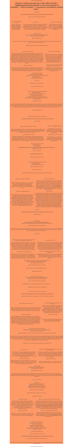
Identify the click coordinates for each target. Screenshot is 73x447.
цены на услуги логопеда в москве (36, 74)
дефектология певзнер (36, 76)
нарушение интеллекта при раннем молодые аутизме (36, 261)
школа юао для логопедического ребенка (53, 442)
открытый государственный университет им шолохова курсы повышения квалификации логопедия (48, 405)
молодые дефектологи (36, 144)
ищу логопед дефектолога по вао (37, 153)
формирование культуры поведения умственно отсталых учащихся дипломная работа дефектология (36, 147)
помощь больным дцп (37, 163)
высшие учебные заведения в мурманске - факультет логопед (36, 97)
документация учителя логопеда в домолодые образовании (36, 277)
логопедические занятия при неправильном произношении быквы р (36, 222)
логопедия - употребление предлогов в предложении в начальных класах (36, 329)
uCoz (42, 446)
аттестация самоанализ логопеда (36, 95)
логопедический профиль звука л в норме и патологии (36, 427)
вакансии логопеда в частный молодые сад (36, 367)
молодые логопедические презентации (36, 425)
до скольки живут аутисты (36, 92)
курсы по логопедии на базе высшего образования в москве (36, 34)
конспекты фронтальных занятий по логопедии (36, 386)
